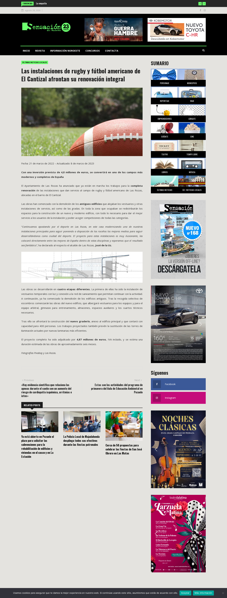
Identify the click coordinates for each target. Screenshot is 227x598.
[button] (200, 3)
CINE (192, 136)
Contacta (111, 50)
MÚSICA (192, 172)
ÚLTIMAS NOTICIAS (164, 190)
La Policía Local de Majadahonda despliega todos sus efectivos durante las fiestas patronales (81, 441)
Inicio (26, 50)
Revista (40, 50)
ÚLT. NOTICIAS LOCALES (192, 190)
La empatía (41, 3)
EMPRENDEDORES (165, 118)
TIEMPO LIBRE (192, 154)
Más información (203, 593)
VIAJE (192, 101)
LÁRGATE (192, 118)
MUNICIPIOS (192, 83)
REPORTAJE (164, 101)
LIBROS (165, 172)
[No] (223, 593)
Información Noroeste (65, 50)
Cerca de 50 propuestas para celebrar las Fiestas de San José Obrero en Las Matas (124, 449)
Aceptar (185, 593)
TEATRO (164, 154)
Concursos (92, 50)
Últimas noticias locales (34, 62)
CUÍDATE (164, 136)
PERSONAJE (164, 83)
